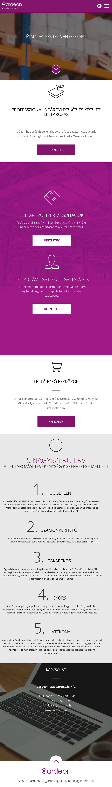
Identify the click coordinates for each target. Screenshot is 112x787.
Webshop (56, 421)
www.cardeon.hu (56, 710)
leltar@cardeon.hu (60, 705)
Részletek (56, 150)
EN (99, 6)
